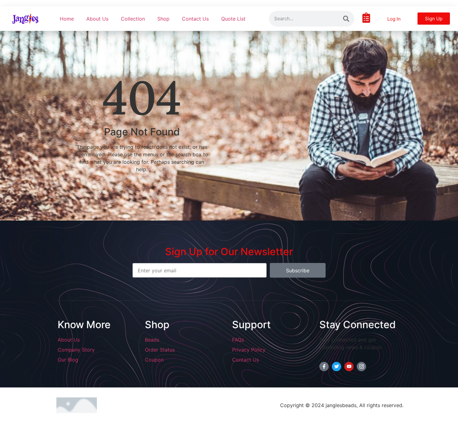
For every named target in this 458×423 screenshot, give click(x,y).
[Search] (346, 18)
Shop (163, 19)
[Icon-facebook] (324, 366)
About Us (97, 19)
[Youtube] (349, 366)
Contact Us (195, 19)
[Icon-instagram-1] (361, 366)
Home (67, 19)
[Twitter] (336, 366)
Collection (133, 19)
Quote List (233, 19)
